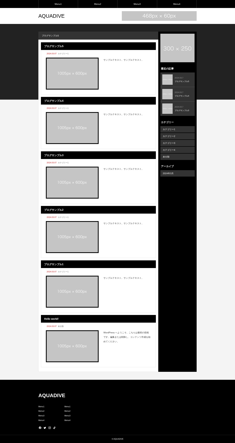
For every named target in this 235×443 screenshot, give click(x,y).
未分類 (61, 326)
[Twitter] (44, 427)
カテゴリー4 (169, 150)
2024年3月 (168, 173)
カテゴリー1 (63, 54)
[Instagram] (49, 427)
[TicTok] (54, 427)
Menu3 (137, 4)
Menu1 (58, 4)
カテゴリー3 (169, 143)
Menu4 (176, 4)
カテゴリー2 (169, 136)
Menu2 (97, 4)
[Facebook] (40, 427)
